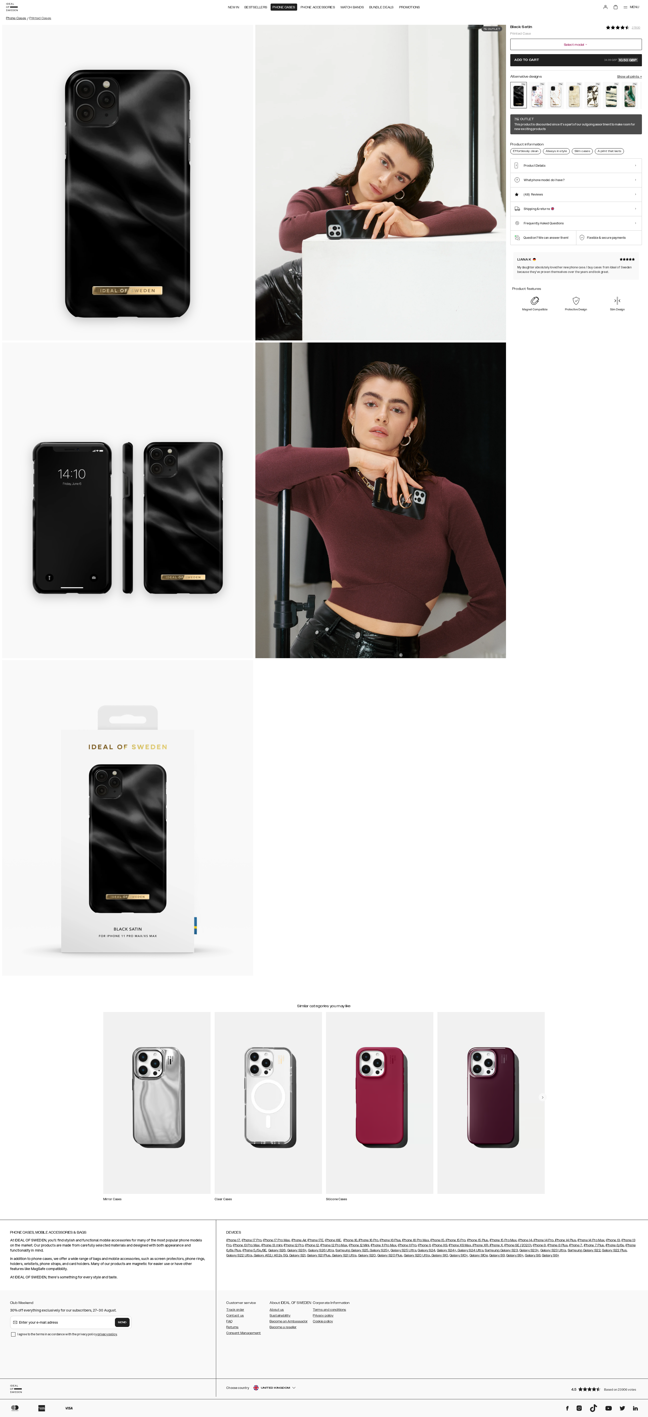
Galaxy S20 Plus (389, 1255)
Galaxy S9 (497, 1255)
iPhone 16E (333, 1240)
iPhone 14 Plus (565, 1240)
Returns (232, 1327)
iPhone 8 (539, 1245)
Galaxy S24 (426, 1250)
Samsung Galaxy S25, (352, 1250)
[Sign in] (605, 7)
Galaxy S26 (277, 1250)
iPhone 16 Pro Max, (416, 1240)
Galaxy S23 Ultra (553, 1250)
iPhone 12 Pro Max (333, 1245)
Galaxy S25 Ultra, (404, 1250)
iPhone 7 (575, 1245)
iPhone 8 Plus (558, 1245)
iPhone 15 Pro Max (503, 1240)
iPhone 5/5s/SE (254, 1250)
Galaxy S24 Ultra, (470, 1250)
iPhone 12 (312, 1245)
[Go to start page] (12, 7)
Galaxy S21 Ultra (343, 1255)
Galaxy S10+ (459, 1255)
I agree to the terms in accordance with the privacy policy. (67, 1334)
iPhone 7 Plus (594, 1245)
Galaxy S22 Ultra (239, 1255)
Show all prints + (629, 76)
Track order (235, 1310)
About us (277, 1310)
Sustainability (280, 1315)
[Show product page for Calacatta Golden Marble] (592, 95)
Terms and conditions (329, 1310)
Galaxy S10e (479, 1255)
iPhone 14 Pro (543, 1240)
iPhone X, (496, 1245)
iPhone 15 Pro (455, 1240)
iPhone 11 (424, 1245)
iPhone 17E (315, 1240)
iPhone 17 (233, 1240)
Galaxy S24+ (446, 1250)
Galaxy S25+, (379, 1250)
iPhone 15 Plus (477, 1240)
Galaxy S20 (367, 1255)
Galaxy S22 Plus (614, 1250)
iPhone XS (439, 1245)
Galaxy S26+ (297, 1250)
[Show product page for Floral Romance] (537, 95)
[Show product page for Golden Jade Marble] (630, 95)
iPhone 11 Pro (407, 1245)
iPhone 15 (437, 1240)
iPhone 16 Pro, (368, 1240)
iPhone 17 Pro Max (276, 1240)
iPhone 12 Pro (293, 1245)
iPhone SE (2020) (517, 1245)
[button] (605, 1389)
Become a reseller (283, 1327)
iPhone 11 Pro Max (383, 1245)
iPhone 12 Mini (359, 1245)
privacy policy (107, 1334)
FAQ (229, 1321)
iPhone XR (480, 1245)
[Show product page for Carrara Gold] (556, 95)
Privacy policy (323, 1315)
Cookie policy (323, 1321)
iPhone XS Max (460, 1245)
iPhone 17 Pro (251, 1240)
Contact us (235, 1315)
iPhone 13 (613, 1240)
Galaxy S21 (296, 1255)
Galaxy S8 (532, 1255)
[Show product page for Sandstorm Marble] (574, 95)
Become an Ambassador (289, 1321)
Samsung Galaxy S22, (584, 1250)
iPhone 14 (525, 1240)
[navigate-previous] (543, 1097)
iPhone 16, (350, 1240)
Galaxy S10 (439, 1255)
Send (122, 1322)
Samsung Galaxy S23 (501, 1250)
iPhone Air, (299, 1240)
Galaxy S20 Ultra (417, 1255)
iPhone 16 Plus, (390, 1240)
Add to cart (575, 60)
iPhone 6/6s (615, 1245)
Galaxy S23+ (529, 1250)
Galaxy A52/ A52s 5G (270, 1255)
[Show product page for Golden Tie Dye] (611, 95)
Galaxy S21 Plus (319, 1255)
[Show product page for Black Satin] (518, 95)
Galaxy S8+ (550, 1255)
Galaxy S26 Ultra (321, 1250)
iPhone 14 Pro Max (591, 1240)
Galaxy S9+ (514, 1255)
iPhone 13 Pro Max (246, 1245)
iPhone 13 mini (271, 1245)
